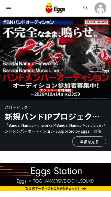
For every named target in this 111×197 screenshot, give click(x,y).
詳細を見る (89, 141)
